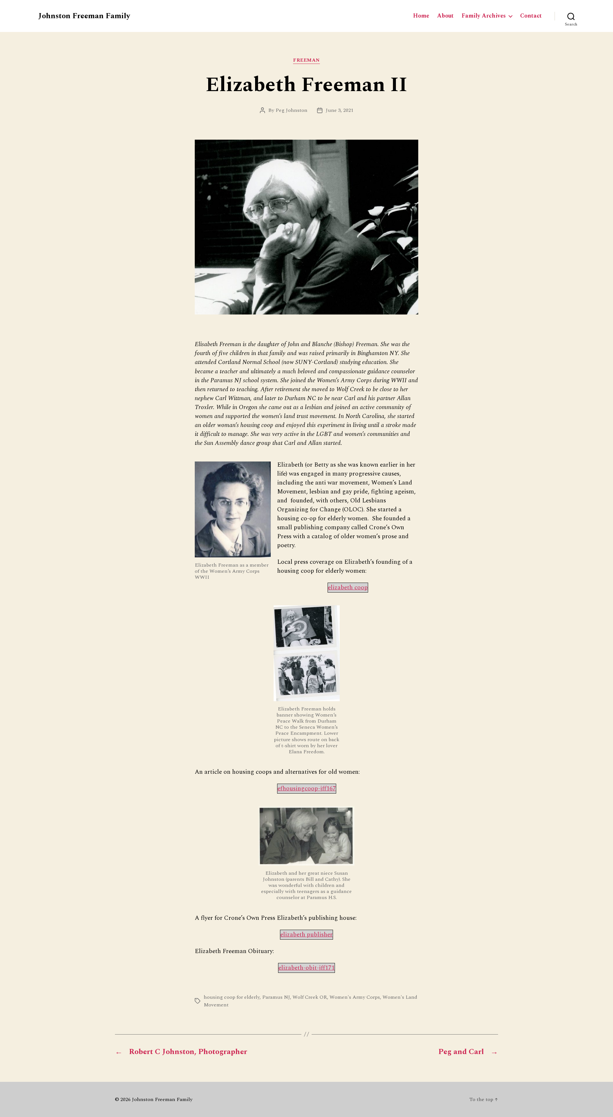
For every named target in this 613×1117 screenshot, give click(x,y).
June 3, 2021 (339, 110)
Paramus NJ (276, 997)
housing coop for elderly (232, 997)
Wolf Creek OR (309, 997)
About (445, 15)
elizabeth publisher (306, 934)
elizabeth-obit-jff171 (306, 968)
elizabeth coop (348, 587)
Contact (531, 15)
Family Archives (484, 15)
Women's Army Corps (354, 997)
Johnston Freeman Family (84, 16)
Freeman (306, 61)
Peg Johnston (291, 110)
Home (421, 15)
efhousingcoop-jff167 (306, 788)
